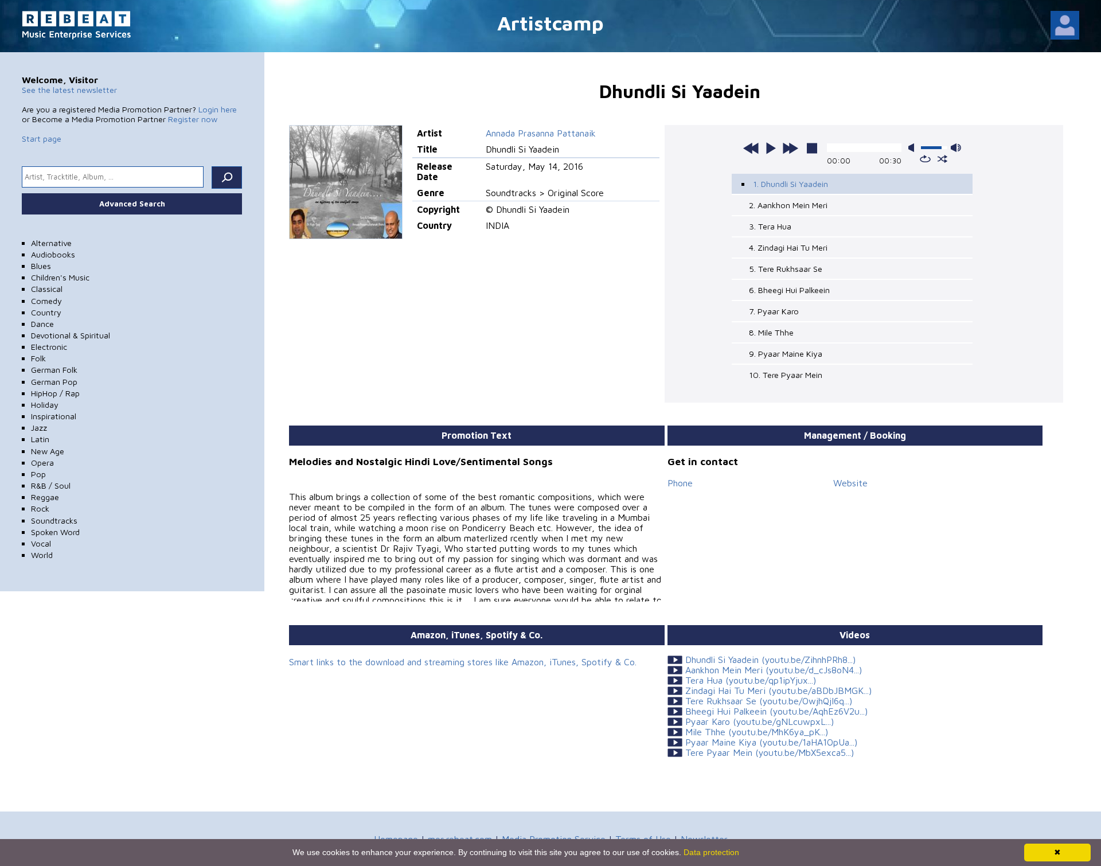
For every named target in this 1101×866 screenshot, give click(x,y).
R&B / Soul (51, 485)
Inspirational (53, 416)
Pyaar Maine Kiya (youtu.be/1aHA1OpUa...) (771, 742)
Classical (47, 289)
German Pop (54, 382)
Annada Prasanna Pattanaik (541, 133)
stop (812, 148)
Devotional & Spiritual (70, 335)
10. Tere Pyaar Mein (785, 375)
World (42, 555)
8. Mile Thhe (771, 332)
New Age (47, 451)
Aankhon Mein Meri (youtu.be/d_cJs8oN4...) (773, 670)
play (770, 147)
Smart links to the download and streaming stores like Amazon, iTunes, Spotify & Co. (463, 662)
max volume (956, 147)
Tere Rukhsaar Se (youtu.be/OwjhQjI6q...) (768, 701)
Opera (42, 462)
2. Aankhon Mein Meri (788, 205)
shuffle (942, 159)
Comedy (46, 301)
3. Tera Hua (770, 226)
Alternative (51, 243)
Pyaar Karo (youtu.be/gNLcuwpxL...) (759, 721)
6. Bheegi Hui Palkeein (789, 290)
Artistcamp (550, 22)
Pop (38, 474)
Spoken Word (55, 532)
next (790, 148)
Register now (192, 119)
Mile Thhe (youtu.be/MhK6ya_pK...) (756, 732)
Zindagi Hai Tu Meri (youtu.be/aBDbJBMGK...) (778, 690)
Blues (41, 266)
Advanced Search (132, 203)
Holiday (44, 404)
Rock (40, 508)
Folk (38, 358)
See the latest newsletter (69, 90)
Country (46, 312)
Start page (41, 138)
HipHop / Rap (55, 393)
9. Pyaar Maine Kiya (785, 353)
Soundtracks (54, 520)
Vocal (41, 543)
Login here (217, 109)
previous (751, 148)
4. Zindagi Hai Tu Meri (788, 247)
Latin (40, 439)
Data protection (711, 852)
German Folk (54, 370)
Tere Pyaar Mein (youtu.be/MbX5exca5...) (769, 752)
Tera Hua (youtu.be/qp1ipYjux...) (750, 680)
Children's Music (60, 277)
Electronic (49, 347)
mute (913, 147)
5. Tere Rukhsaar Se (785, 269)
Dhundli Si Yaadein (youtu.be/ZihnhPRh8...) (770, 659)
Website (850, 483)
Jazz (39, 427)
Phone (680, 483)
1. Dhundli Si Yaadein (790, 184)
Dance (42, 324)
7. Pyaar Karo (774, 311)
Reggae (45, 497)
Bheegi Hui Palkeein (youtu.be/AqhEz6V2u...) (776, 711)
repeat (925, 159)
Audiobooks (53, 254)
